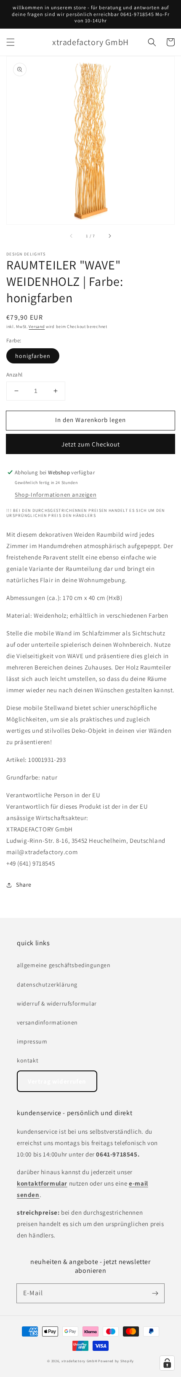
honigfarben (33, 356)
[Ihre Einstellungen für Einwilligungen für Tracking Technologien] (167, 1363)
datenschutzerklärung (47, 984)
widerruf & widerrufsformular (57, 1003)
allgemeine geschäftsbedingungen (64, 965)
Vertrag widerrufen (57, 1081)
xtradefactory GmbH (79, 1360)
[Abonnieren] (155, 1293)
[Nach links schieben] (71, 236)
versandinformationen (47, 1022)
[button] (10, 42)
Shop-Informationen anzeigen (55, 494)
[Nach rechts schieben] (109, 236)
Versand (37, 326)
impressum (32, 1041)
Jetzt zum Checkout (90, 444)
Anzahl (14, 374)
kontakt (27, 1060)
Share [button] (24, 884)
